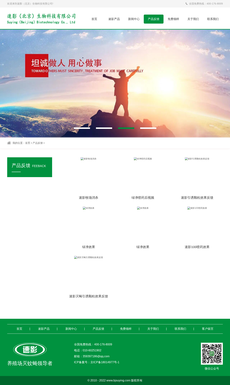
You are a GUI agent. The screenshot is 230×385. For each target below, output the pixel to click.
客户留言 (207, 328)
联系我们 (213, 18)
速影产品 (114, 18)
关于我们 (193, 18)
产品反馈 (153, 18)
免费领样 (173, 18)
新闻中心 (134, 18)
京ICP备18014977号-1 (104, 362)
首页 (94, 18)
